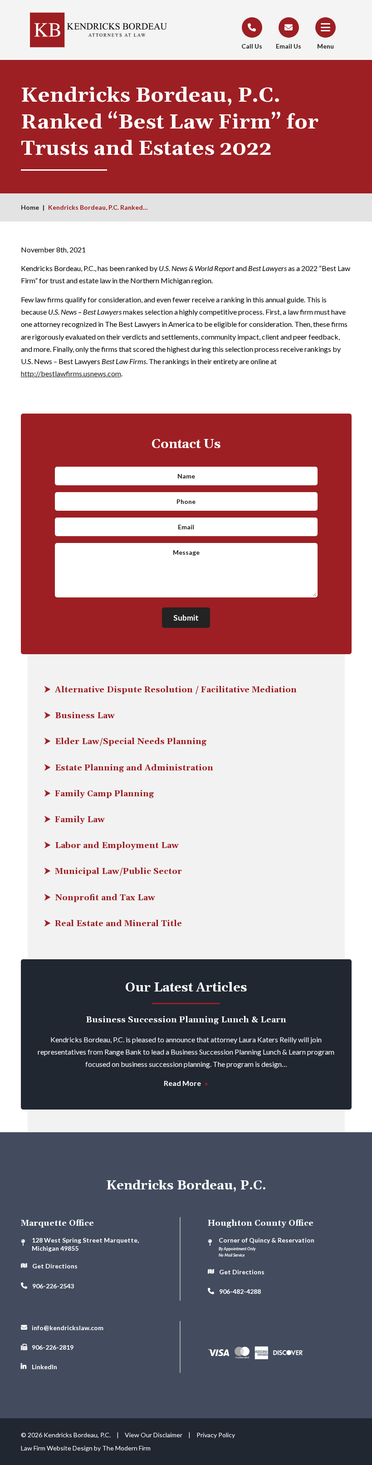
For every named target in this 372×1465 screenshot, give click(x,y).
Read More (183, 1083)
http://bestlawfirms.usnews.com (71, 373)
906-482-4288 (240, 1291)
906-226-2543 (53, 1286)
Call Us (251, 46)
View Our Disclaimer (153, 1435)
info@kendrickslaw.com (67, 1328)
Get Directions (55, 1266)
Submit (186, 617)
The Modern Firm (126, 1448)
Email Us (288, 46)
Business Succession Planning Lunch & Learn (186, 1020)
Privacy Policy (215, 1435)
